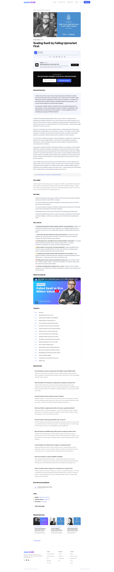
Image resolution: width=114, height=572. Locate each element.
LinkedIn (46, 497)
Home (34, 10)
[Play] (35, 52)
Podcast (54, 2)
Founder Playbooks (51, 556)
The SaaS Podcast (40, 10)
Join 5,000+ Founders (64, 80)
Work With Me (70, 2)
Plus (59, 560)
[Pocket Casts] (64, 56)
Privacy (71, 562)
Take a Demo (75, 64)
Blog (48, 558)
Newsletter (49, 560)
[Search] (81, 2)
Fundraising (48, 174)
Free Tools (49, 562)
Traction (60, 553)
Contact (71, 553)
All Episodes (37, 540)
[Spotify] (56, 56)
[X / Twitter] (24, 560)
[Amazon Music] (62, 56)
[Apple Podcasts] (54, 56)
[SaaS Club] (29, 2)
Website (41, 497)
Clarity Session (61, 558)
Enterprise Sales (41, 174)
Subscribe (87, 2)
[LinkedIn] (26, 560)
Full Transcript (39, 506)
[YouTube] (59, 56)
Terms (71, 560)
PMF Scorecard (61, 2)
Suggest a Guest (73, 558)
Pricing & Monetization (56, 174)
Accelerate (60, 556)
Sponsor (76, 2)
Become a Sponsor (74, 556)
